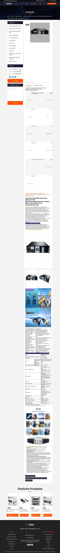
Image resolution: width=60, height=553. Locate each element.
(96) (12, 40)
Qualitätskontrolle (48, 539)
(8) (13, 61)
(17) (12, 48)
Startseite (11, 3)
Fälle (48, 543)
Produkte (17, 3)
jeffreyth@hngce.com (42, 0)
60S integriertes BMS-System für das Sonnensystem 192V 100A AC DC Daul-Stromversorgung (47, 510)
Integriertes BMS (18, 16)
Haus (8, 16)
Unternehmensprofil (48, 534)
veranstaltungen (33, 3)
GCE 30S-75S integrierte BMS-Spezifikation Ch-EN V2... (35, 405)
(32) (13, 37)
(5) (11, 50)
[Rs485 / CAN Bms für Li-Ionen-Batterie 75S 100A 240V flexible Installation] (35, 501)
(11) (15, 54)
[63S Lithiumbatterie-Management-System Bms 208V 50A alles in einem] (24, 501)
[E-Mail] (15, 77)
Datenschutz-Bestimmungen (48, 548)
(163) (13, 35)
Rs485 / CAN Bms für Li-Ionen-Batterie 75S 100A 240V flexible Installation (35, 510)
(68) (14, 28)
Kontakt (26, 3)
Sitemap (48, 546)
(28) (11, 43)
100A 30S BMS (29, 480)
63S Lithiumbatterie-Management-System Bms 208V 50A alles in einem (24, 510)
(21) (14, 58)
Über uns (22, 4)
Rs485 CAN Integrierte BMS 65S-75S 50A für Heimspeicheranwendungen (12, 510)
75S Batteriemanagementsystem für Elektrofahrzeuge (36, 478)
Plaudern (51, 3)
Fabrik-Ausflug (48, 536)
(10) (12, 45)
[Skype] (10, 77)
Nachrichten (48, 541)
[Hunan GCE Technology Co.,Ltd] (7, 3)
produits (12, 16)
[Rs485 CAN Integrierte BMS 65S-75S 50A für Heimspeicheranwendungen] (12, 501)
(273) (14, 26)
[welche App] (12, 77)
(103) (15, 32)
